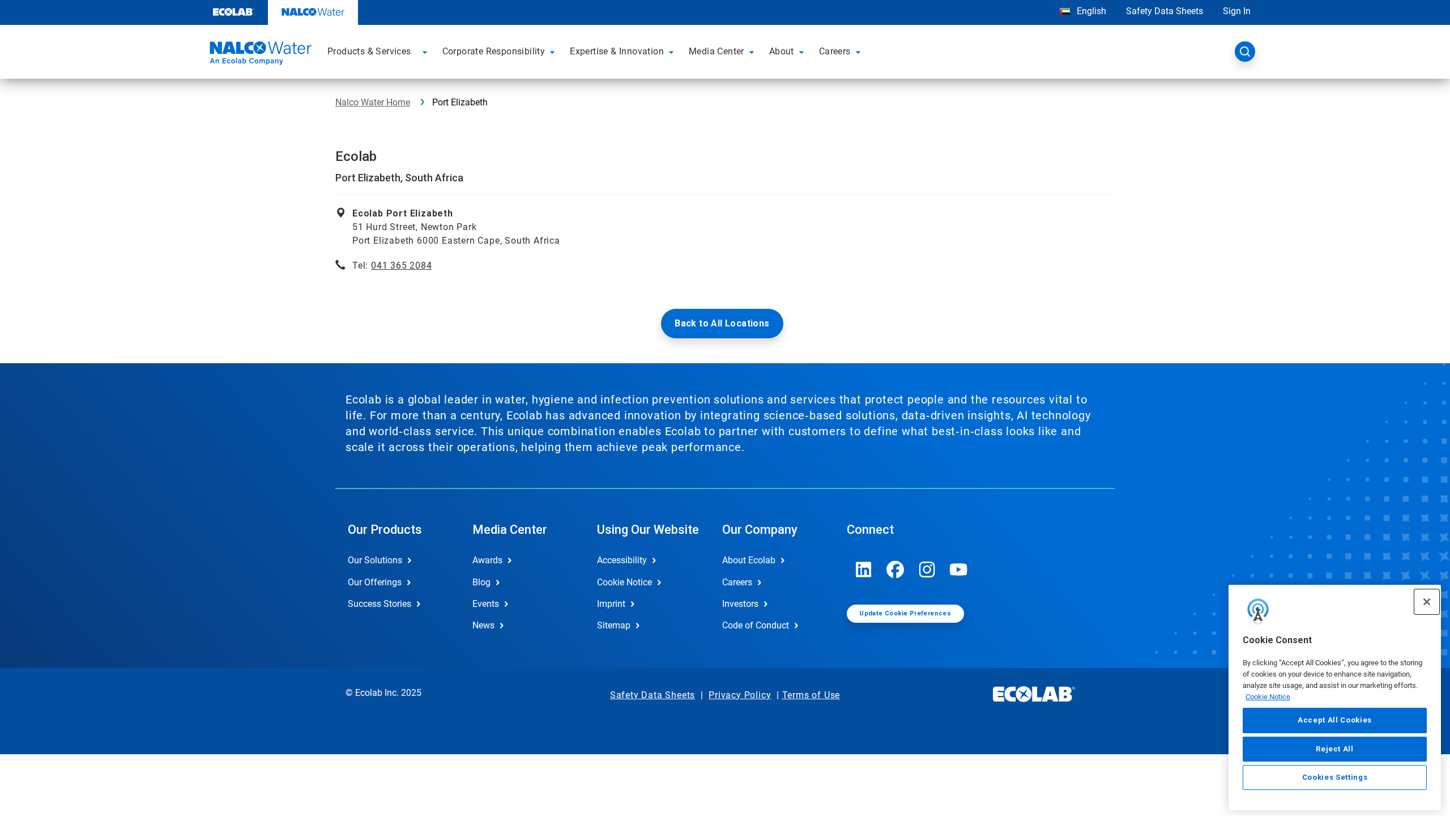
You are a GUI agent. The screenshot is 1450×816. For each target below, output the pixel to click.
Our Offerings (375, 582)
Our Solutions (375, 560)
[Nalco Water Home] (258, 55)
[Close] (1426, 601)
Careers (737, 582)
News (483, 625)
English (1090, 11)
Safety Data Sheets (1164, 11)
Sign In (1237, 11)
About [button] (781, 51)
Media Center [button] (716, 51)
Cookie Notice (1268, 696)
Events (485, 603)
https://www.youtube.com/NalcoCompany (959, 569)
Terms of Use (811, 695)
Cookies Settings (1335, 777)
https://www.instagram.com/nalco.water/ (927, 569)
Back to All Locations (722, 323)
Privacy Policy (740, 695)
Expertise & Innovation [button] (617, 51)
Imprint (611, 603)
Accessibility (622, 560)
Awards (487, 560)
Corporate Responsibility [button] (493, 51)
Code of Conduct (755, 625)
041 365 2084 (401, 265)
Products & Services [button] (369, 51)
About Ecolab (748, 560)
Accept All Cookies (1335, 720)
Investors (740, 603)
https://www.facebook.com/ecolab (895, 569)
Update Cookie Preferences (905, 613)
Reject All (1335, 748)
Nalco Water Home (372, 102)
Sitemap (613, 625)
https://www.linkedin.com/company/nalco (863, 569)
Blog (481, 582)
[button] (426, 51)
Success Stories (379, 603)
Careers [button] (835, 51)
